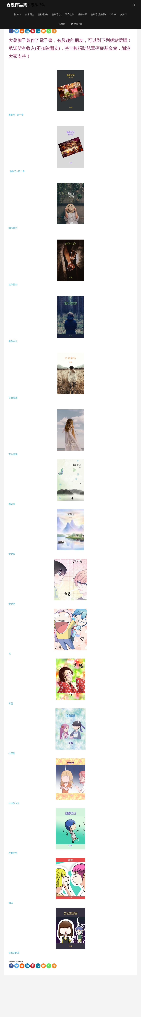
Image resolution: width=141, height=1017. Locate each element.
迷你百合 (13, 284)
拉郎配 (12, 753)
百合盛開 (13, 454)
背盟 (11, 703)
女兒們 (12, 604)
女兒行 (123, 14)
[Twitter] (16, 31)
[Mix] (43, 31)
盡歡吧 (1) (56, 14)
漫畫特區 (82, 14)
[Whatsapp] (48, 31)
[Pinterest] (32, 31)
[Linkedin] (27, 31)
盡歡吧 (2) (43, 14)
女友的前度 (14, 953)
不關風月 (63, 24)
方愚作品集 (36, 5)
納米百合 (29, 14)
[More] (54, 31)
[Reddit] (22, 31)
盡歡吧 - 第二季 (17, 171)
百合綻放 (69, 14)
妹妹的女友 (14, 803)
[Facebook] (11, 31)
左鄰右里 (13, 853)
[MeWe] (38, 31)
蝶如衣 (113, 14)
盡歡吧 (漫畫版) (98, 14)
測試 (11, 903)
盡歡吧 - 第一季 (16, 115)
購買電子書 (76, 24)
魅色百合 (13, 341)
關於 (16, 14)
